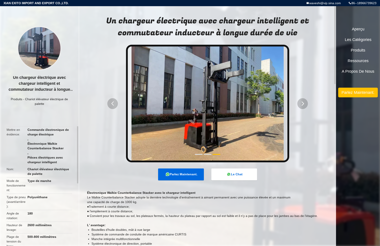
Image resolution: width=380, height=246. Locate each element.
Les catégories (358, 39)
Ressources (358, 61)
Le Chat (237, 174)
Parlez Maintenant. (183, 174)
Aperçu (358, 29)
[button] (112, 103)
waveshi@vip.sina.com (325, 3)
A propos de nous (358, 71)
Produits (16, 99)
